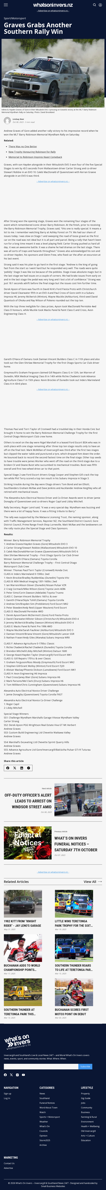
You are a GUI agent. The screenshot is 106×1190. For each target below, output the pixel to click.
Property (85, 1094)
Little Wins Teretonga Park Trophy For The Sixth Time (74, 923)
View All (90, 881)
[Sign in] (100, 5)
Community (86, 1108)
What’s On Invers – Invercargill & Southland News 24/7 (42, 1183)
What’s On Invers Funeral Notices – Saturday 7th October (75, 844)
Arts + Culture (88, 1136)
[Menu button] (6, 5)
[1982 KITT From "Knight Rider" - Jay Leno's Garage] (23, 904)
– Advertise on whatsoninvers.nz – (53, 181)
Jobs (83, 1103)
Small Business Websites (53, 1186)
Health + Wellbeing (90, 1126)
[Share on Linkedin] (21, 768)
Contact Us (9, 1163)
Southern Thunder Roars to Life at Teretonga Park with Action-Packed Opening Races (73, 968)
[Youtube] (23, 1074)
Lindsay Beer (18, 119)
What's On (45, 1126)
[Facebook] (5, 1074)
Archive (43, 1145)
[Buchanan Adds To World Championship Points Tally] (23, 948)
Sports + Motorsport (50, 1117)
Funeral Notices (47, 1103)
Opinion (43, 1136)
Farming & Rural (89, 1117)
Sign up (7, 1094)
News (42, 1094)
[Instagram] (17, 1075)
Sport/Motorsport (15, 18)
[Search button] (94, 5)
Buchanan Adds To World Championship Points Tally (22, 968)
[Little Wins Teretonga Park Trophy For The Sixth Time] (74, 904)
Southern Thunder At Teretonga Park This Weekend (19, 1012)
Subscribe (85, 1066)
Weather (44, 1122)
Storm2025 (45, 1140)
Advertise (8, 1168)
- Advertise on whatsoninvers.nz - (53, 10)
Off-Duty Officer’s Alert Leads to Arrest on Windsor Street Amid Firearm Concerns (28, 801)
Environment (87, 1122)
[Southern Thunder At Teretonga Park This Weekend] (23, 992)
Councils (44, 1131)
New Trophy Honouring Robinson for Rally (32, 151)
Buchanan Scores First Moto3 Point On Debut (72, 1012)
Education (86, 1140)
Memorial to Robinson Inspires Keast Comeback (35, 157)
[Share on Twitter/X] (14, 768)
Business (85, 1112)
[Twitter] (11, 1075)
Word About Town (48, 1108)
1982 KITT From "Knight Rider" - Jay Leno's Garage (22, 923)
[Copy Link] (28, 768)
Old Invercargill (88, 1131)
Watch (43, 1112)
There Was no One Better (23, 146)
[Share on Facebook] (7, 768)
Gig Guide (85, 1098)
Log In (7, 1098)
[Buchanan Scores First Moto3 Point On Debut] (74, 992)
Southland (45, 1098)
